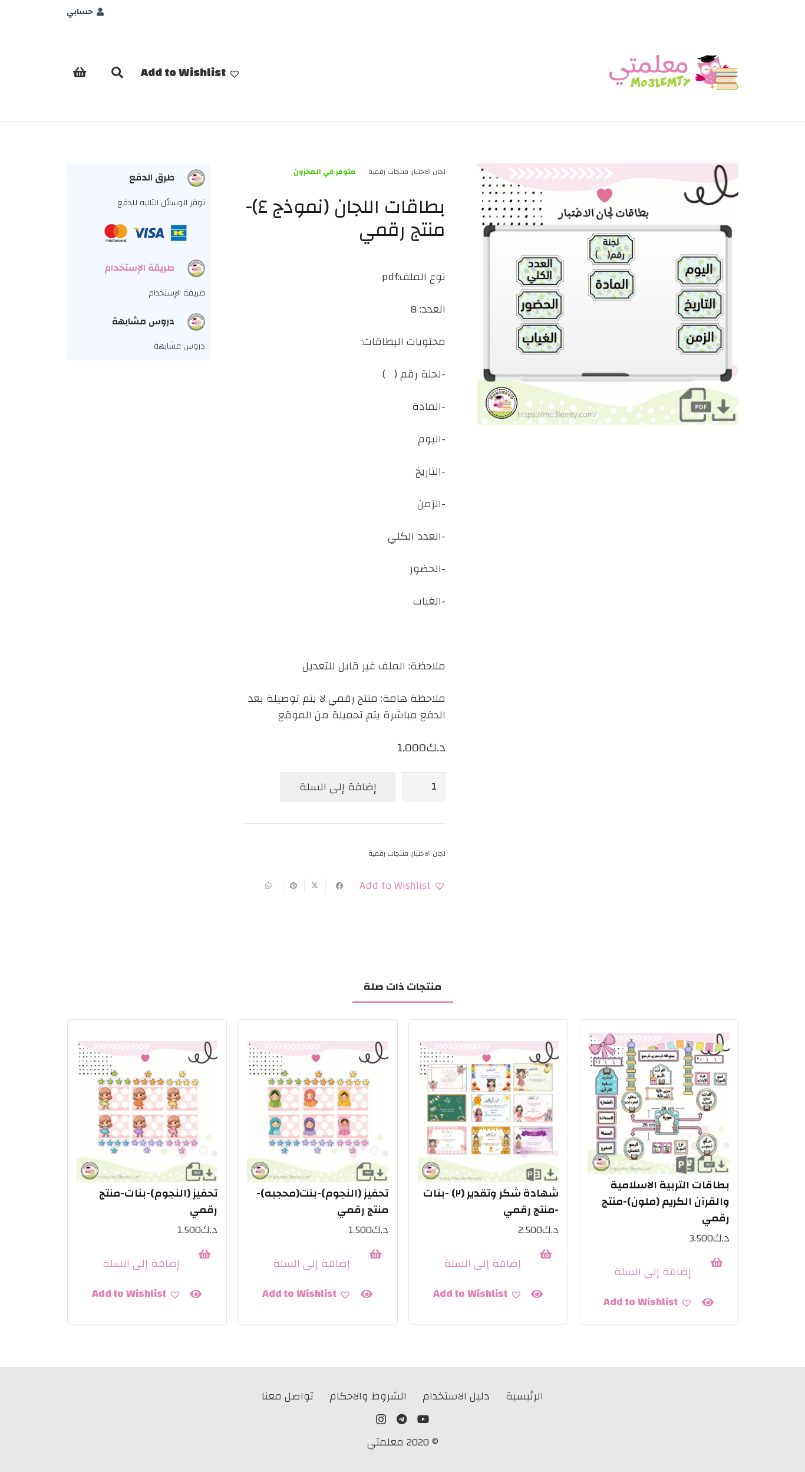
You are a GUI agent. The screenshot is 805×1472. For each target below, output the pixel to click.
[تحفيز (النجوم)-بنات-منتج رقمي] (147, 1111)
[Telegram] (402, 1419)
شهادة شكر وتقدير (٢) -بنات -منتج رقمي (491, 1202)
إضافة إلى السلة (338, 787)
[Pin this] (293, 886)
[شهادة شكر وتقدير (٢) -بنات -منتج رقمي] (488, 1111)
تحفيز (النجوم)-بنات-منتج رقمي (158, 1202)
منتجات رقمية (388, 171)
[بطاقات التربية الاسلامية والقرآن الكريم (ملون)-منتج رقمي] (659, 1103)
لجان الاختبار (429, 171)
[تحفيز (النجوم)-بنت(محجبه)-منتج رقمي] (317, 1111)
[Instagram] (381, 1419)
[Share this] (336, 886)
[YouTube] (423, 1419)
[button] (190, 72)
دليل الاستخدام (456, 1396)
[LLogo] (673, 72)
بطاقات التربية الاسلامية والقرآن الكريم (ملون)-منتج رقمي (666, 1201)
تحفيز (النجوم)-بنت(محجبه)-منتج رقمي (322, 1202)
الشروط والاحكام (368, 1396)
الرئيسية (524, 1396)
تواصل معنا (288, 1396)
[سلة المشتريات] (80, 73)
